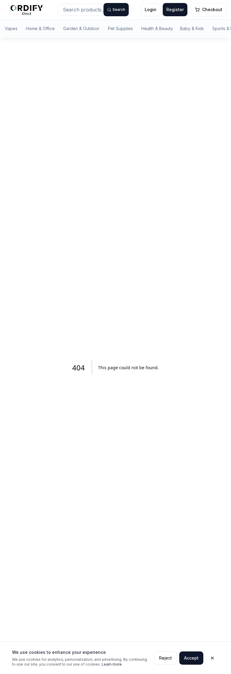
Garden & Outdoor (81, 28)
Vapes (11, 28)
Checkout (212, 9)
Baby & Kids (192, 28)
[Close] (212, 658)
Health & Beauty (157, 28)
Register (175, 9)
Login (150, 9)
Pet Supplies (120, 28)
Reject (165, 657)
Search (118, 9)
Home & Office (40, 28)
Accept (191, 657)
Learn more (112, 664)
